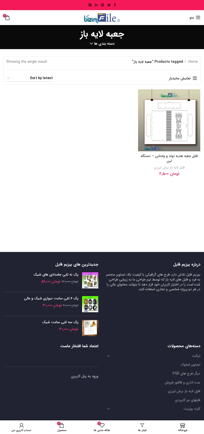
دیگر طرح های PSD (186, 373)
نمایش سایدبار (180, 78)
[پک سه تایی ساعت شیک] (90, 328)
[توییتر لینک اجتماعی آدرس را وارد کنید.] (109, 5)
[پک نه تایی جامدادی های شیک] (90, 280)
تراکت (196, 356)
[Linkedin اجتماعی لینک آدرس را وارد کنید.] (96, 5)
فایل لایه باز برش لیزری (169, 167)
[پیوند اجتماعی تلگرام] (90, 5)
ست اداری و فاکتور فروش (182, 382)
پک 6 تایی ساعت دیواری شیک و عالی (51, 298)
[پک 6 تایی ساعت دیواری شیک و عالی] (90, 304)
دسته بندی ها (104, 43)
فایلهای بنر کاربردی (187, 400)
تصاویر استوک (190, 364)
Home (192, 61)
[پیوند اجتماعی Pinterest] (102, 5)
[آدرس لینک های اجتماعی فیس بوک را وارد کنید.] (114, 5)
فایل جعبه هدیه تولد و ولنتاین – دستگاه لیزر (169, 158)
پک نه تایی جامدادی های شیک (55, 274)
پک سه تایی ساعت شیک (60, 322)
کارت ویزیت (192, 408)
